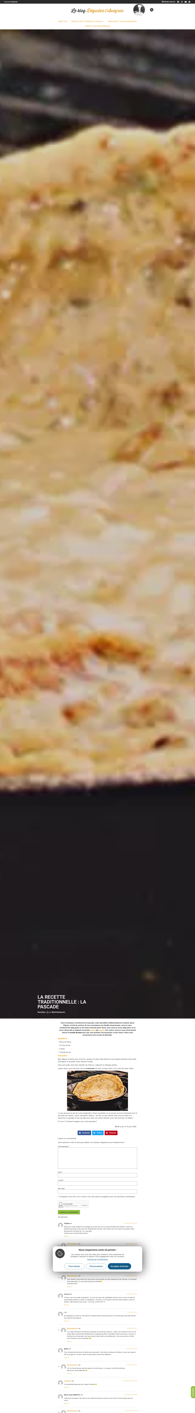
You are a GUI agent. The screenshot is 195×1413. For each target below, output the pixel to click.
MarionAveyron (58, 1012)
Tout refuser (74, 1266)
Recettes (62, 21)
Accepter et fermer (119, 1266)
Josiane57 (67, 1381)
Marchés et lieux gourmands (122, 21)
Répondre (66, 1236)
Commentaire (64, 1146)
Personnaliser (96, 1266)
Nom (60, 1172)
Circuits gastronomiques (97, 26)
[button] (151, 9)
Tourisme (11, 2)
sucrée (102, 1030)
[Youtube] (186, 2)
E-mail (61, 1180)
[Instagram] (182, 2)
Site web (61, 1188)
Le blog (97, 11)
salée (92, 1030)
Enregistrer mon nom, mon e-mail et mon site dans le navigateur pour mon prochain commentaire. (97, 1196)
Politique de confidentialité (97, 1259)
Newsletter (193, 1392)
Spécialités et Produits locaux (86, 21)
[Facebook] (178, 2)
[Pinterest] (189, 2)
